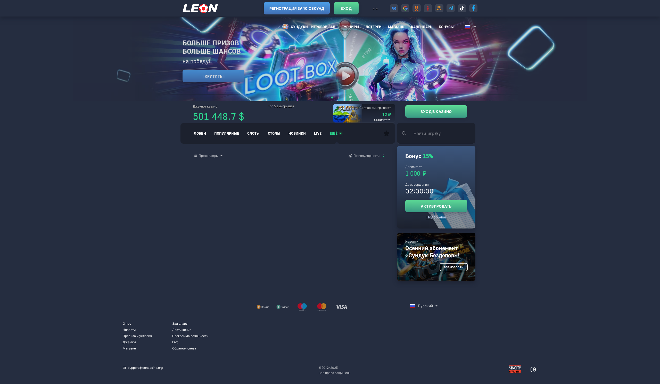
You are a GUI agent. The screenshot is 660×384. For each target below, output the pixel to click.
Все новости (453, 267)
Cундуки (299, 26)
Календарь (421, 26)
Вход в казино (436, 111)
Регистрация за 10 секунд (296, 8)
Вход (346, 8)
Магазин (396, 26)
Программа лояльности (190, 336)
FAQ (175, 342)
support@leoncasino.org (145, 368)
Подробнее (436, 217)
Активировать (436, 206)
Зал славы (180, 323)
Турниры (350, 26)
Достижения (181, 330)
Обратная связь (184, 348)
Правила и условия (137, 336)
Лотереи (374, 26)
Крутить (213, 76)
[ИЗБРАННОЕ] (386, 133)
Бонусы (446, 26)
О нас (127, 323)
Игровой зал (323, 26)
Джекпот (129, 342)
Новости (129, 330)
